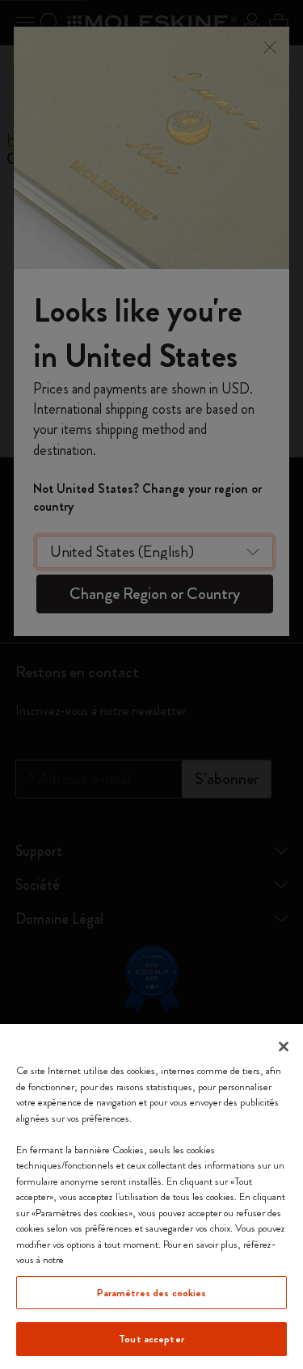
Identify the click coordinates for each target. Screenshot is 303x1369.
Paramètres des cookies (152, 1292)
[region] (151, 1196)
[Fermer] (283, 1046)
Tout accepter (151, 1338)
